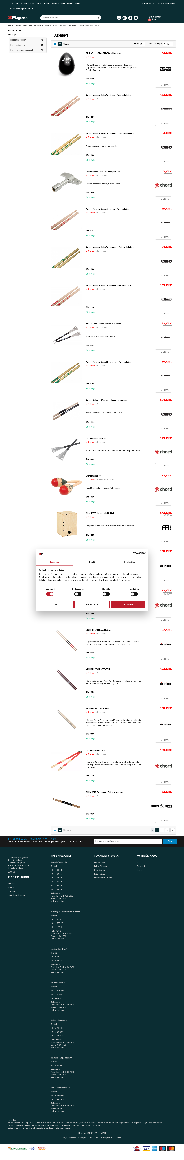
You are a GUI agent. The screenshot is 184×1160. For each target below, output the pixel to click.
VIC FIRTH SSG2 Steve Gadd (97, 708)
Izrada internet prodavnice (105, 1138)
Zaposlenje (46, 3)
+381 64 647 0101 (57, 998)
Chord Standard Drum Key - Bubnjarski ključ (103, 172)
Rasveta (72, 25)
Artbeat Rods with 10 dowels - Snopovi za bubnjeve (106, 400)
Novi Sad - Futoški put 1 (59, 949)
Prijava (139, 870)
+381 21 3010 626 (57, 957)
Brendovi (19, 3)
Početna (11, 30)
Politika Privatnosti (101, 866)
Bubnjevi (37, 25)
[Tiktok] (130, 18)
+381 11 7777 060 (57, 927)
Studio (55, 25)
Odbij (56, 604)
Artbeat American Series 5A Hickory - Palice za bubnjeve (108, 95)
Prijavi (170, 841)
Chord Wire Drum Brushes (96, 438)
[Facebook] (119, 18)
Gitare (18, 25)
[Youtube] (136, 18)
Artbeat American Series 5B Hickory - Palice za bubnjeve (108, 285)
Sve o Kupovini (99, 870)
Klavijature (27, 25)
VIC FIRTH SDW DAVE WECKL (98, 669)
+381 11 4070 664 (57, 1099)
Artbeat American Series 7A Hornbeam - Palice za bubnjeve (110, 247)
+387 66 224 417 (57, 1036)
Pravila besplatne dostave (103, 878)
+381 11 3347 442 (57, 870)
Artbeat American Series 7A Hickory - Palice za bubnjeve (108, 209)
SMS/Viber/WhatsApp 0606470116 (21, 9)
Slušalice (63, 25)
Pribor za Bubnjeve (17, 45)
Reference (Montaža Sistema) (62, 3)
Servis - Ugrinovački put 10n (60, 1088)
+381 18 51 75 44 (57, 994)
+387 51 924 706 (57, 1066)
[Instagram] (124, 18)
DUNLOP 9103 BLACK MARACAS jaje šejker (104, 53)
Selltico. (118, 1138)
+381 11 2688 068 (57, 886)
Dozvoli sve (128, 604)
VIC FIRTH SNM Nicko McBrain (98, 630)
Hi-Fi (9, 25)
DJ (13, 25)
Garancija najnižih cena (16, 895)
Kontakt (77, 3)
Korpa (139, 862)
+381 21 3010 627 (57, 961)
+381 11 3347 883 (57, 878)
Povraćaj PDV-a (99, 862)
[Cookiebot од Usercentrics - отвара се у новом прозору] (135, 554)
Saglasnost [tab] (54, 562)
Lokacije (31, 3)
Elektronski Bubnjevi (18, 40)
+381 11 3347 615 (57, 874)
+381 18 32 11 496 (57, 990)
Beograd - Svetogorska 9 (59, 862)
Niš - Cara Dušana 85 (58, 983)
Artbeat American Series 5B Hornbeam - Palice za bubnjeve (109, 362)
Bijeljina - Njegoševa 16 (59, 1020)
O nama (38, 3)
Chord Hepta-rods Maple (95, 750)
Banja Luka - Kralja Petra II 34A (61, 1058)
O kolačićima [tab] (129, 562)
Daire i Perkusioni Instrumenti (21, 50)
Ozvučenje (46, 25)
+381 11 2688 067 (57, 882)
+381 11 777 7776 (57, 919)
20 (141, 44)
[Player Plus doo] (18, 17)
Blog (25, 3)
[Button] (98, 17)
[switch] (77, 594)
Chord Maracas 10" (93, 476)
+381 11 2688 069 (57, 889)
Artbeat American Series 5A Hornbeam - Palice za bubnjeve (110, 133)
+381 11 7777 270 (57, 923)
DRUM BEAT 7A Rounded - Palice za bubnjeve (104, 792)
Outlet (97, 25)
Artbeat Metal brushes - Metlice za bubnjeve (103, 324)
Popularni (167, 44)
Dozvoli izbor (92, 604)
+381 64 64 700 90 (57, 1095)
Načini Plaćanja (99, 874)
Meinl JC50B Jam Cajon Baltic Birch (100, 513)
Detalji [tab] (92, 562)
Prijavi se (161, 3)
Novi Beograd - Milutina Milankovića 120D (65, 911)
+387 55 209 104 (57, 1028)
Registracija (141, 866)
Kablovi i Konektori (85, 25)
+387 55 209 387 (57, 1032)
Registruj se (170, 3)
